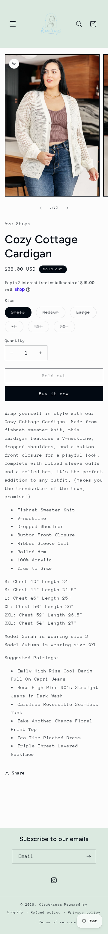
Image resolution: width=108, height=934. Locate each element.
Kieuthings (50, 905)
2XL (41, 328)
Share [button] (18, 773)
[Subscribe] (89, 856)
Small (21, 313)
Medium (54, 313)
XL (17, 328)
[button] (13, 24)
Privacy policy (84, 912)
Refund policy (46, 912)
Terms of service (57, 922)
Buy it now (54, 393)
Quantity (15, 340)
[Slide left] (40, 208)
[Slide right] (67, 208)
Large (86, 313)
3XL (67, 328)
